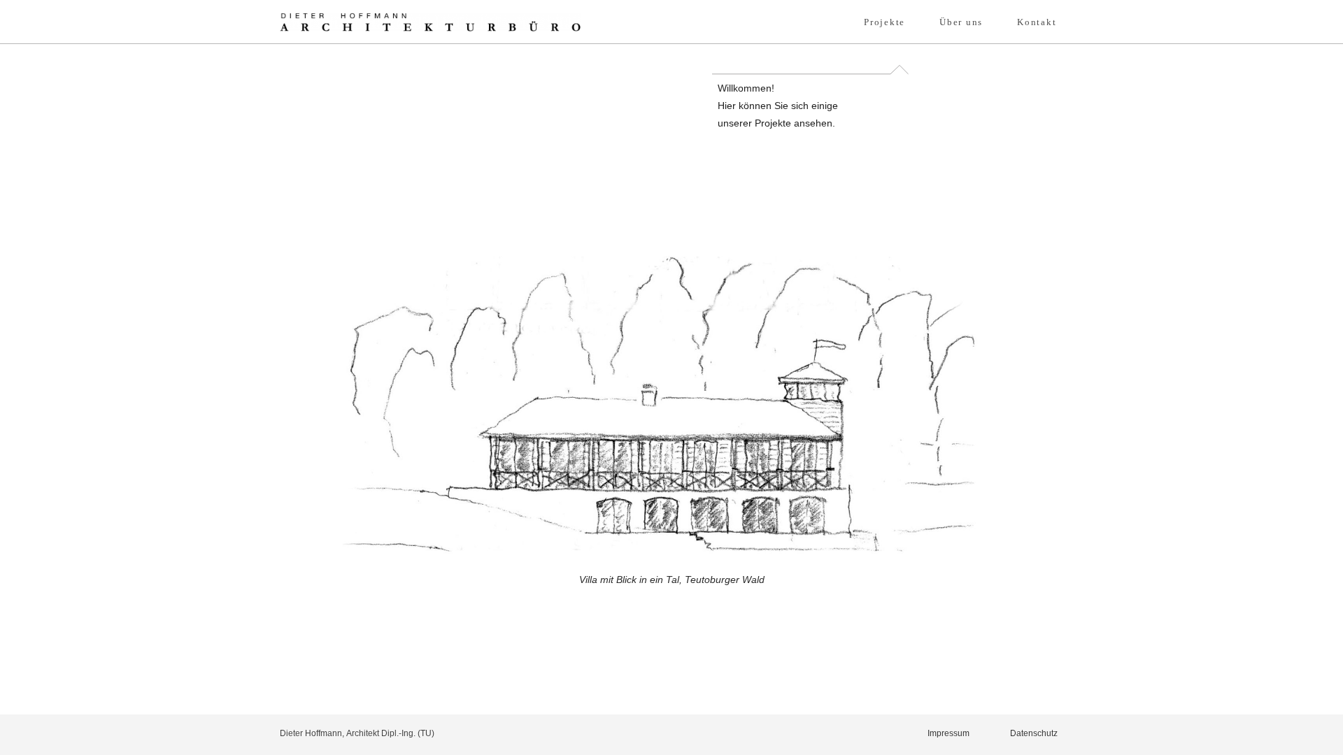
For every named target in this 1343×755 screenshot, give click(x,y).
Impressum (948, 733)
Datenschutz (1034, 733)
